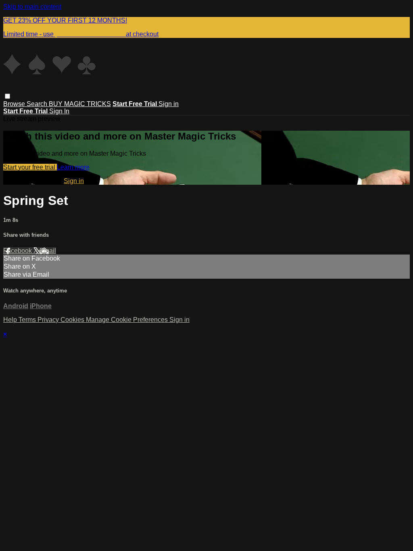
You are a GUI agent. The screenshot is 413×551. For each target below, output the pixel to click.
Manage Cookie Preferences (127, 319)
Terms (28, 319)
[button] (7, 96)
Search (38, 103)
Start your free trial (30, 167)
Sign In (59, 111)
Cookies (73, 319)
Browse (15, 103)
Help (11, 319)
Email (48, 250)
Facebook (18, 250)
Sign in (169, 103)
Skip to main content (32, 6)
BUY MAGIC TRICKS (80, 103)
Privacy (49, 319)
